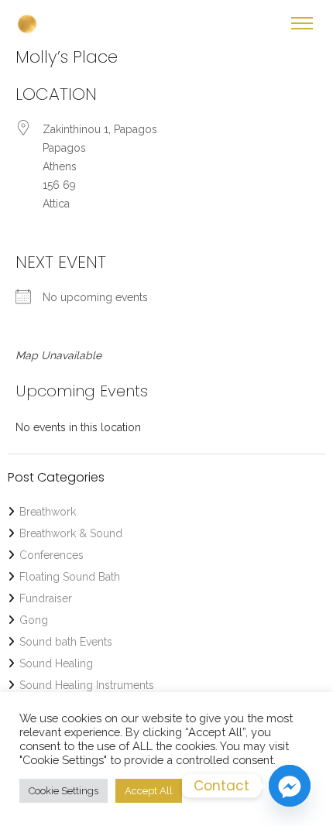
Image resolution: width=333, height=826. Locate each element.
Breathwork (47, 512)
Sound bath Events (65, 642)
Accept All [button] (149, 791)
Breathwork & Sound (70, 533)
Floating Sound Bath (69, 577)
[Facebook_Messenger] (290, 786)
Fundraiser (45, 598)
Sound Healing (56, 663)
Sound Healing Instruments (86, 685)
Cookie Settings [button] (63, 791)
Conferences (51, 555)
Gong (33, 620)
